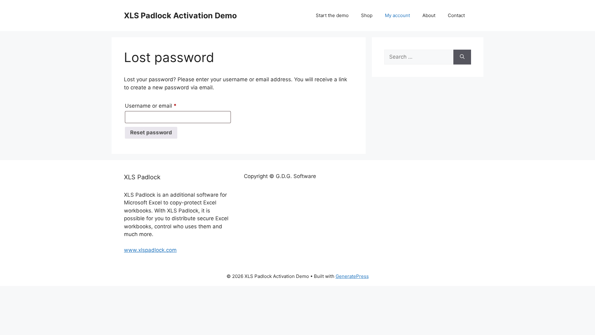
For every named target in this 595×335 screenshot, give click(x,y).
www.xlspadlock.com (150, 250)
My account (397, 15)
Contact (456, 15)
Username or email (162, 105)
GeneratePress (352, 276)
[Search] (462, 57)
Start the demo (332, 15)
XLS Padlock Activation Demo (180, 15)
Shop (366, 15)
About (428, 15)
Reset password (151, 132)
